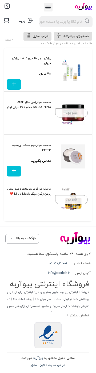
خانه (89, 43)
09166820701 (58, 263)
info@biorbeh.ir (59, 273)
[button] (48, 7)
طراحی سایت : (55, 365)
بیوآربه (37, 358)
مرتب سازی (41, 36)
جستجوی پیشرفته (76, 36)
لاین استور (38, 365)
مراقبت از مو (63, 43)
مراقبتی (79, 43)
